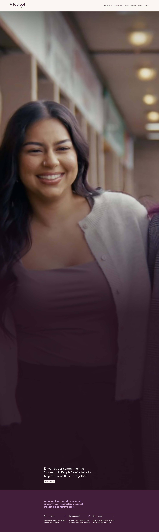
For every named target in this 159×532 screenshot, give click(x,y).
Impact (140, 5)
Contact (146, 5)
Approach (133, 5)
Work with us (117, 5)
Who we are (107, 5)
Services (126, 5)
